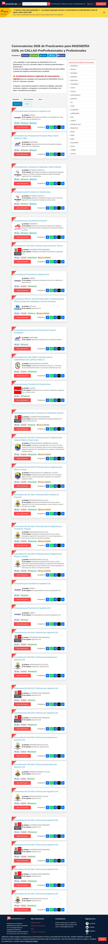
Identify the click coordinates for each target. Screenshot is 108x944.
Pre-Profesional (55, 4)
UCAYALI (73, 153)
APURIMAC (74, 73)
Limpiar (27, 104)
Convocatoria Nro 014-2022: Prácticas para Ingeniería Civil (36, 632)
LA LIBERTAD (74, 109)
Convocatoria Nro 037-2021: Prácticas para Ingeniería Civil (36, 894)
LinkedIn (91, 927)
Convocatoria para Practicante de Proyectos (30, 221)
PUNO (72, 139)
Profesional (64, 4)
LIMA (72, 117)
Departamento (79, 4)
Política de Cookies (31, 941)
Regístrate (100, 4)
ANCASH (73, 69)
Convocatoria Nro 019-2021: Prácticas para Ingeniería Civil (36, 820)
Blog (32, 929)
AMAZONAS (74, 66)
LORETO (73, 120)
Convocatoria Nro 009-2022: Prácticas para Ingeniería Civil (36, 688)
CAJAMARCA (74, 84)
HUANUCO (74, 98)
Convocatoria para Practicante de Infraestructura (32, 192)
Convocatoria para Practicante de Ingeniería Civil (32, 111)
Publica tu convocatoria (38, 925)
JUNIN (72, 106)
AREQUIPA (74, 76)
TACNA (73, 146)
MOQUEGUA (74, 128)
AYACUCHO (74, 80)
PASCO (73, 131)
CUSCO (73, 87)
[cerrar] (104, 12)
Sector (70, 4)
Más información (22, 127)
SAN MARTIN (74, 142)
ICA (72, 102)
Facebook (92, 923)
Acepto (102, 939)
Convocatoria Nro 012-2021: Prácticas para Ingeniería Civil (36, 869)
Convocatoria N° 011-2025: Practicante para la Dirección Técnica (38, 246)
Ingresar (89, 4)
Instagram (92, 931)
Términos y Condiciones (38, 932)
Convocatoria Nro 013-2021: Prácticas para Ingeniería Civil (36, 845)
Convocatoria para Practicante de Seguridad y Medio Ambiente (37, 167)
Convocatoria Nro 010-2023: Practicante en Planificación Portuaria (39, 413)
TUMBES (73, 150)
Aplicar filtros (17, 104)
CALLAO (73, 91)
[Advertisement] (54, 29)
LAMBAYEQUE (75, 113)
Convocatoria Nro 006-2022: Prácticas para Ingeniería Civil (36, 713)
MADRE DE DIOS (76, 124)
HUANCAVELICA (75, 95)
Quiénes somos (35, 922)
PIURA (72, 135)
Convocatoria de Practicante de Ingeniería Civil (31, 274)
